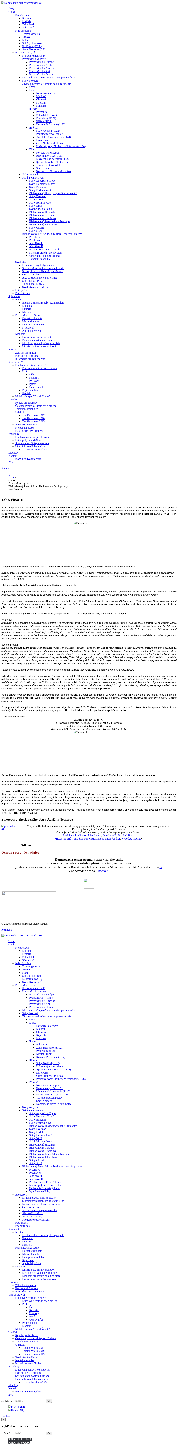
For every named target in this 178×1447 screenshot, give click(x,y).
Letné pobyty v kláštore (28, 440)
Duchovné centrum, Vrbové (30, 365)
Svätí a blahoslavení (33, 177)
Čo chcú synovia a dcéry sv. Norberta (35, 405)
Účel (31, 374)
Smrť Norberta (44, 168)
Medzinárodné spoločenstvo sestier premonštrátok (49, 77)
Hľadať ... (7, 1400)
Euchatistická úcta (32, 318)
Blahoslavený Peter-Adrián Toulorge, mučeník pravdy (52, 233)
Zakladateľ (28, 24)
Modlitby (20, 333)
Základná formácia (25, 352)
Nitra (25, 40)
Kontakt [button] (12, 455)
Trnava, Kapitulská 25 (34, 449)
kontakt (103, 871)
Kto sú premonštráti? (33, 55)
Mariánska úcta (30, 321)
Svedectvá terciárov (26, 424)
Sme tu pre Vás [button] (16, 362)
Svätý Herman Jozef (40, 202)
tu (161, 867)
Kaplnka (34, 377)
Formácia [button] (13, 349)
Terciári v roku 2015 (33, 421)
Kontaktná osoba (24, 427)
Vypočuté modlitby (39, 258)
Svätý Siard (35, 230)
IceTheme (6, 929)
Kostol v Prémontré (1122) (50, 124)
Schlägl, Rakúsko (32, 43)
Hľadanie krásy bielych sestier (38, 265)
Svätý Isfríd (35, 205)
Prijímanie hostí (30, 390)
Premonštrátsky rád (25, 52)
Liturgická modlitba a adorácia (32, 446)
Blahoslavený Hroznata (42, 211)
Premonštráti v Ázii (39, 71)
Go (48, 1401)
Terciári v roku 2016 (33, 418)
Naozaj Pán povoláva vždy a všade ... (42, 271)
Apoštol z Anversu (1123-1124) (53, 136)
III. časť (33, 127)
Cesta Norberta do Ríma (49, 143)
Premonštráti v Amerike (42, 68)
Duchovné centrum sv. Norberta (39, 368)
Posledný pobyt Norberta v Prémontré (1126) (61, 146)
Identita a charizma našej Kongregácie (43, 302)
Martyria (27, 312)
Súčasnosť (28, 27)
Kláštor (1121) (44, 121)
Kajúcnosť (28, 327)
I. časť (32, 90)
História (26, 21)
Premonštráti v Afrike (41, 65)
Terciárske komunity (26, 408)
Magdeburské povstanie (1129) (53, 158)
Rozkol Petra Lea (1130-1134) (52, 161)
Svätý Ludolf (36, 199)
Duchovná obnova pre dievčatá (32, 437)
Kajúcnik (41, 102)
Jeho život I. (36, 243)
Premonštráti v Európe (41, 61)
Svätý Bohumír (37, 186)
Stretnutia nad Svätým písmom (32, 443)
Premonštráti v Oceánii (41, 74)
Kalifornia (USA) (32, 46)
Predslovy (34, 236)
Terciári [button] (12, 399)
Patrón (32, 383)
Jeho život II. (36, 246)
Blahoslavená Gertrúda (41, 215)
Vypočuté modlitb (131, 838)
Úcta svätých (36, 387)
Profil (25, 371)
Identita (19, 299)
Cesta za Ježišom (31, 274)
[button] (5, 467)
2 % (10, 462)
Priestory (34, 380)
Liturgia (26, 308)
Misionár (41, 105)
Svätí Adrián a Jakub (40, 208)
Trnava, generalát (31, 33)
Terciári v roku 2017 (33, 415)
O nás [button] (11, 11)
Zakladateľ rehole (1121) (49, 115)
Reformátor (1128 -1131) (49, 155)
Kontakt (26, 393)
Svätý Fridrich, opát (40, 190)
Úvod (11, 8)
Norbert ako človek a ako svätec (53, 171)
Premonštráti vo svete (34, 58)
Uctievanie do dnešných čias (44, 255)
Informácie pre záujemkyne (30, 358)
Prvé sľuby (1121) (46, 118)
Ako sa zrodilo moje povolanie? (39, 277)
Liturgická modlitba (33, 324)
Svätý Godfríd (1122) (48, 130)
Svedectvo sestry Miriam (35, 287)
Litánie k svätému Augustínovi (39, 346)
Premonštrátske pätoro (27, 315)
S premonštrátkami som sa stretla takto (43, 268)
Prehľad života (126, 835)
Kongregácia (22, 15)
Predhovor (35, 240)
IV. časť (33, 149)
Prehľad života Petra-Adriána (45, 249)
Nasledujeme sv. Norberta (29, 430)
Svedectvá (21, 262)
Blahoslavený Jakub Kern (43, 224)
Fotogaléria (21, 290)
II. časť (33, 108)
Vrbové (26, 36)
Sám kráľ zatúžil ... (32, 280)
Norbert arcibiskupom (48, 152)
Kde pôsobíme (23, 30)
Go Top (5, 1416)
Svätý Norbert (30, 80)
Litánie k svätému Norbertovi (38, 337)
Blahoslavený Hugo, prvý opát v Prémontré (53, 193)
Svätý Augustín (30, 174)
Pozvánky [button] (13, 433)
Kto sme (26, 18)
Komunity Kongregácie (28, 458)
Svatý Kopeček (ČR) (33, 49)
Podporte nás (22, 293)
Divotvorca (42, 140)
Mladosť (41, 96)
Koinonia (27, 305)
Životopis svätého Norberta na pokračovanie (46, 83)
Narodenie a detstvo (47, 93)
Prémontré (41, 111)
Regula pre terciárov (26, 402)
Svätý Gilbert (36, 227)
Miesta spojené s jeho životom (45, 252)
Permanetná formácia (26, 355)
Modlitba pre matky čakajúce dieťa (41, 343)
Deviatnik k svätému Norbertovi (40, 340)
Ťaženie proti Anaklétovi (49, 165)
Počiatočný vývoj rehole (49, 133)
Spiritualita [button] (14, 296)
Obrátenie (41, 99)
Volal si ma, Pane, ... (33, 283)
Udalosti (20, 412)
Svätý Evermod (37, 196)
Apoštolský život (31, 330)
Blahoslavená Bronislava (42, 218)
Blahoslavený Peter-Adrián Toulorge (49, 221)
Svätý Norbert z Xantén (42, 183)
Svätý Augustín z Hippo (42, 180)
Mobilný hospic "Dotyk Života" (32, 396)
